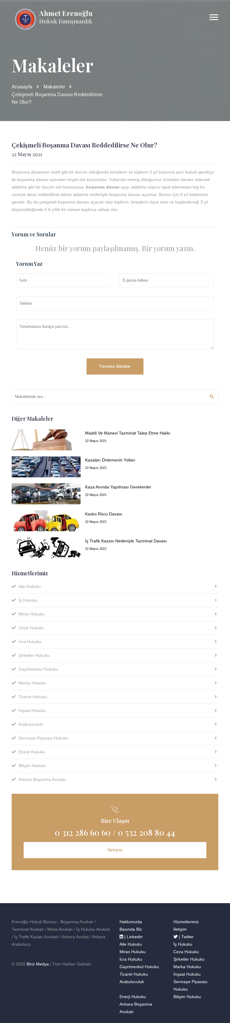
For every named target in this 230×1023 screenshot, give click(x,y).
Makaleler (54, 86)
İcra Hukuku (29, 641)
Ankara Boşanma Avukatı (41, 779)
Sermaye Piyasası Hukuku (42, 738)
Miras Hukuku (31, 614)
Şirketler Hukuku (33, 655)
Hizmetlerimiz (186, 921)
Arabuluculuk (30, 724)
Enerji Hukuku (31, 751)
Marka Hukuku (31, 683)
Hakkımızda (130, 921)
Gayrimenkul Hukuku (37, 669)
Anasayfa (22, 86)
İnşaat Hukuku (31, 710)
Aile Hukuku (29, 586)
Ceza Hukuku (30, 627)
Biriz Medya (38, 964)
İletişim (115, 850)
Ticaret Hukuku (32, 696)
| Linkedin (133, 936)
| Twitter (186, 936)
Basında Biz (130, 929)
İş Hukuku (27, 600)
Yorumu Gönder (115, 366)
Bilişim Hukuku (31, 765)
